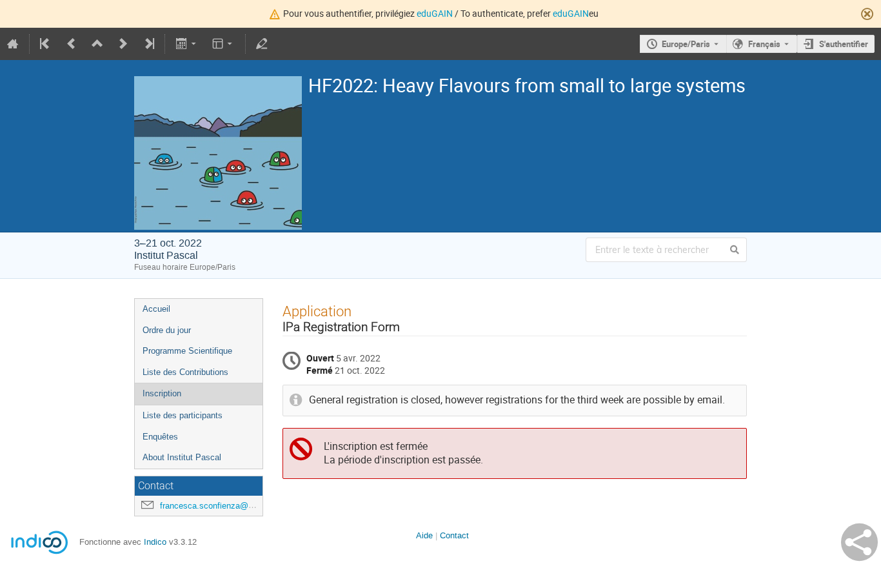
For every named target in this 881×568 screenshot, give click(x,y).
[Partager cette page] (859, 542)
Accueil (156, 309)
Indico (155, 541)
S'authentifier (843, 44)
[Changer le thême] (223, 44)
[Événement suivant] (123, 44)
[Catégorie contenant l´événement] (97, 44)
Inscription (162, 393)
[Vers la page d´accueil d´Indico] (13, 44)
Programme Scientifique (187, 351)
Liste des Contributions (185, 372)
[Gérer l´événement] (262, 44)
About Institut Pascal (182, 457)
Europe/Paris (686, 44)
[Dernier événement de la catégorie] (148, 44)
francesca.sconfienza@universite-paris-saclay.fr (249, 505)
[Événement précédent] (71, 44)
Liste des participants (183, 415)
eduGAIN (435, 13)
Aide (424, 535)
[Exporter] (186, 44)
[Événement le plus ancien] (46, 44)
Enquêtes (160, 436)
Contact (454, 535)
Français (764, 44)
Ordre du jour (167, 330)
